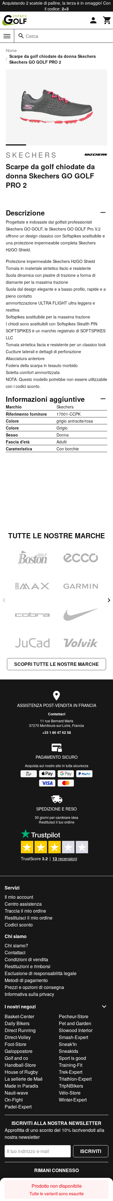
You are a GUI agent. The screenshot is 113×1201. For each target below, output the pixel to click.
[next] (109, 600)
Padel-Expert (18, 1106)
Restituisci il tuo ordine (56, 821)
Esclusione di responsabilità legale (40, 973)
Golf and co (16, 1058)
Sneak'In (68, 1044)
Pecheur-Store (73, 1016)
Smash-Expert (73, 1037)
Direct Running (20, 1030)
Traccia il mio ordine (25, 910)
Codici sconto (19, 924)
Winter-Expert (73, 1099)
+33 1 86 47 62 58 (56, 732)
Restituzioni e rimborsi (27, 966)
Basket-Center (19, 1016)
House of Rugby (21, 1072)
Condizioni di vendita (26, 959)
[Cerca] (21, 36)
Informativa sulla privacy (29, 994)
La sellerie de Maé (24, 1078)
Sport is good (72, 1058)
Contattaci (56, 714)
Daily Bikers (17, 1023)
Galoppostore (18, 1051)
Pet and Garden (75, 1023)
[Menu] (7, 36)
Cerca (32, 36)
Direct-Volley (18, 1037)
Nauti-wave (16, 1092)
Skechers (32, 154)
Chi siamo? (16, 945)
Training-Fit (70, 1065)
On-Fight (14, 1099)
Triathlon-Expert (75, 1078)
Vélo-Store (70, 1092)
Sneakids (68, 1051)
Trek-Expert (70, 1072)
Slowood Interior (75, 1030)
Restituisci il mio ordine (28, 917)
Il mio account (19, 897)
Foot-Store (15, 1044)
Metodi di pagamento (26, 980)
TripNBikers (71, 1085)
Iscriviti (90, 1151)
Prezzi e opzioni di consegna (34, 987)
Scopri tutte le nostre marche (56, 664)
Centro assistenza (23, 903)
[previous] (4, 600)
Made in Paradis (21, 1085)
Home (11, 50)
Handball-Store (20, 1065)
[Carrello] (107, 20)
